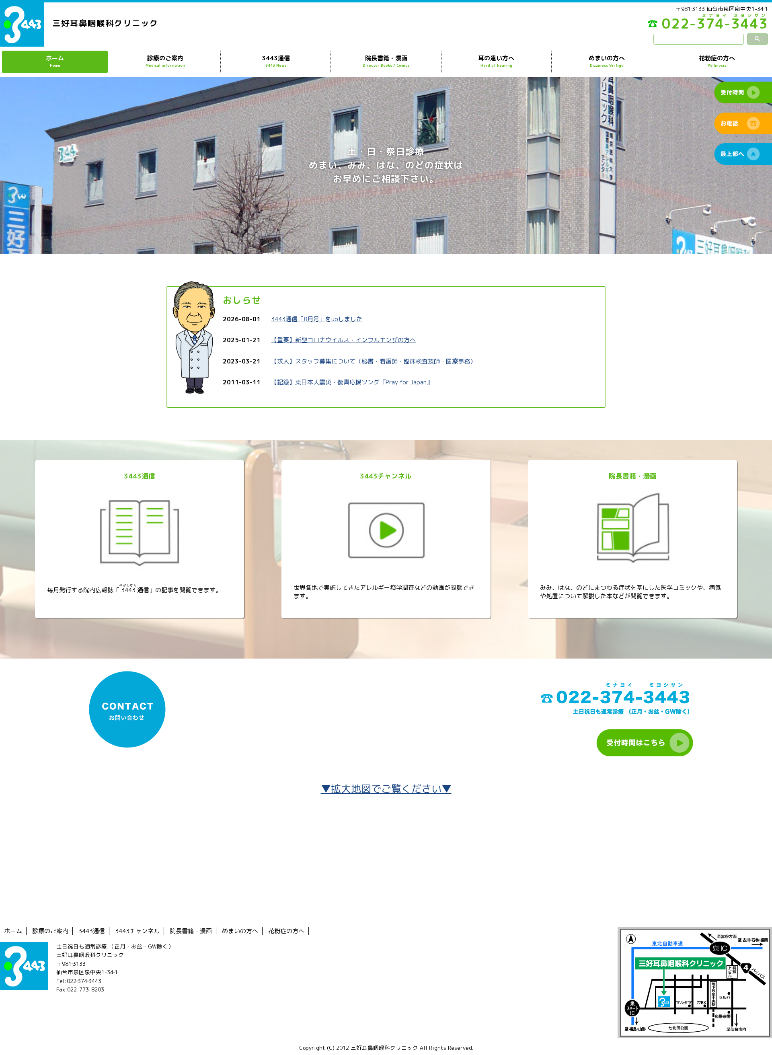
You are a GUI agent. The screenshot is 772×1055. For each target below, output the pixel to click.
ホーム (55, 61)
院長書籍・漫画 (386, 61)
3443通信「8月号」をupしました (316, 319)
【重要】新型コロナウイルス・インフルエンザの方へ (343, 340)
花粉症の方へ (717, 61)
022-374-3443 (715, 26)
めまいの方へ (607, 61)
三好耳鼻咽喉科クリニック (105, 23)
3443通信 (276, 61)
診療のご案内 (165, 61)
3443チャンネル (137, 931)
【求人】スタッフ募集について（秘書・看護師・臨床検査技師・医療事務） (373, 361)
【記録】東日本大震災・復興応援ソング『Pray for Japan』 (352, 382)
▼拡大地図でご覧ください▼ (386, 789)
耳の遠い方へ (496, 61)
